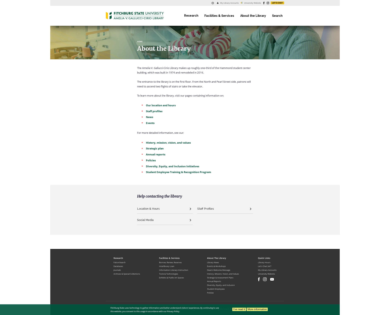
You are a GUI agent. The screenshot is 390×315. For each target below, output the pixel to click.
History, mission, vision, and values (168, 142)
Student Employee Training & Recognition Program (178, 172)
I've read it (239, 309)
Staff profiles (154, 111)
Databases (118, 266)
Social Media (145, 220)
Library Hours (264, 262)
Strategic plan (155, 148)
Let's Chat (277, 3)
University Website (266, 273)
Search (277, 16)
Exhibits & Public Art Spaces (171, 277)
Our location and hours (161, 105)
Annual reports (155, 154)
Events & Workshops (216, 266)
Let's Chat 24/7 (264, 266)
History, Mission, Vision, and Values (223, 273)
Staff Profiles (205, 208)
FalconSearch (119, 262)
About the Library (253, 16)
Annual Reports (214, 281)
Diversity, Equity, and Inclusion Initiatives (172, 166)
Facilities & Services (219, 16)
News (149, 117)
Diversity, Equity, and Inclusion (221, 285)
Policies (151, 160)
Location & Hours (148, 208)
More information (257, 309)
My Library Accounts (229, 3)
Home (140, 41)
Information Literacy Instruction (173, 270)
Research (191, 15)
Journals (117, 270)
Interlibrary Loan (166, 266)
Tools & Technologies (168, 273)
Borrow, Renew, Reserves (170, 262)
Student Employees (216, 289)
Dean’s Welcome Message (218, 270)
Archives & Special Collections (126, 273)
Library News (213, 262)
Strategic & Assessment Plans (220, 277)
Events (150, 123)
